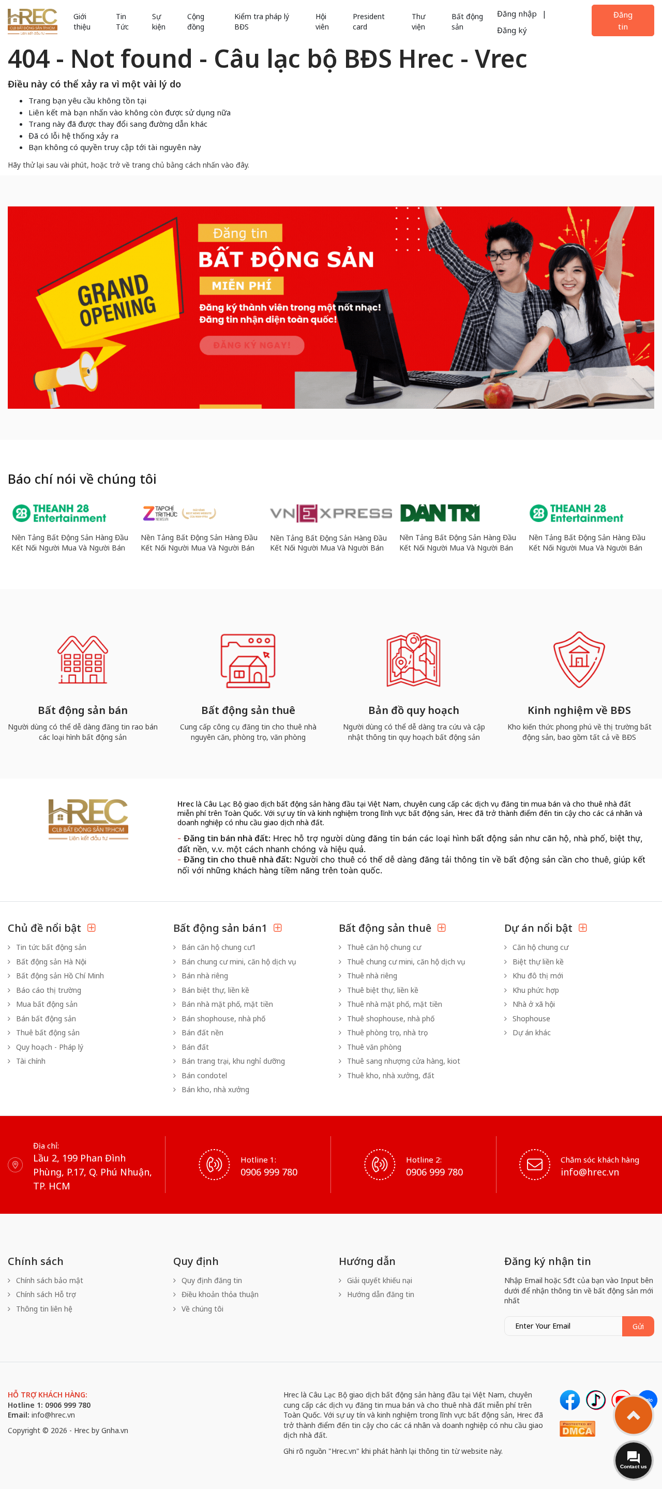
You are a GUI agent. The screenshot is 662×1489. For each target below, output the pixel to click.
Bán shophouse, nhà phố (222, 1018)
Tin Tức (122, 21)
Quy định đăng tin (210, 1280)
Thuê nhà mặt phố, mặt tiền (393, 1004)
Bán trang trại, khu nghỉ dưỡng (232, 1061)
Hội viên (322, 21)
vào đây (234, 165)
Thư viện (418, 21)
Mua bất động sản (46, 1004)
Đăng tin (623, 20)
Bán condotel (203, 1075)
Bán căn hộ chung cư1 (217, 947)
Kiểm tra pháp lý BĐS (261, 21)
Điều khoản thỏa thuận (219, 1294)
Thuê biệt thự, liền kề (381, 990)
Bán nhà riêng (203, 975)
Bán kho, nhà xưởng (214, 1089)
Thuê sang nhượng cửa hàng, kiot (402, 1061)
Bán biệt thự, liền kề (214, 990)
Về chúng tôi (201, 1309)
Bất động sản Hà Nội (50, 961)
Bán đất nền (201, 1032)
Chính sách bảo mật (48, 1280)
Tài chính (30, 1061)
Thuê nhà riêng (371, 975)
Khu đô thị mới (536, 975)
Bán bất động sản (45, 1018)
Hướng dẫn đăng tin (379, 1294)
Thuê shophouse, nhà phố (389, 1018)
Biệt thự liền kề (537, 961)
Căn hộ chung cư (539, 947)
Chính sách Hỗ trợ (45, 1294)
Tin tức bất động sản (50, 947)
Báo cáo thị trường (47, 990)
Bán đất (194, 1047)
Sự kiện (159, 21)
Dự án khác (530, 1032)
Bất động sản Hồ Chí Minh (59, 975)
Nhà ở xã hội (532, 1004)
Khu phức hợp (534, 990)
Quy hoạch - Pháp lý (48, 1047)
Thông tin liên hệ (43, 1309)
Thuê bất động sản (47, 1032)
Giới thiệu (82, 21)
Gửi (638, 1326)
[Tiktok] (595, 1400)
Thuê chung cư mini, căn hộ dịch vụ (405, 961)
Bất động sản (467, 21)
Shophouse (530, 1018)
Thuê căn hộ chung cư (383, 947)
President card (369, 21)
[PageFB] (570, 1400)
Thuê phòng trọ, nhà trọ (386, 1032)
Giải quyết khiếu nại (378, 1280)
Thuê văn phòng (373, 1047)
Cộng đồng (195, 21)
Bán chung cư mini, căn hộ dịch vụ (237, 961)
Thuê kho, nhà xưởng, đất (389, 1075)
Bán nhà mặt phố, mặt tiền (226, 1004)
